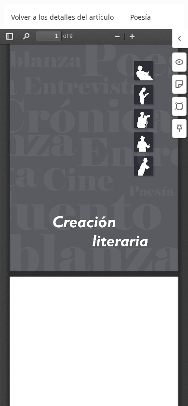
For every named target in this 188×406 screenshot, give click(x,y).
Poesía (140, 17)
